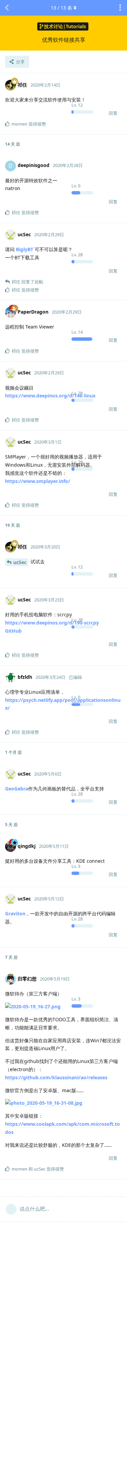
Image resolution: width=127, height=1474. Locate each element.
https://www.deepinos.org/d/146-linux (50, 395)
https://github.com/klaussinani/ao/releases (56, 1077)
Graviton (15, 913)
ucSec (19, 562)
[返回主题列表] (7, 8)
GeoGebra (16, 788)
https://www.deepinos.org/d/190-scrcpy (52, 622)
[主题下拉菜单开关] (120, 8)
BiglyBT (24, 249)
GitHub (13, 631)
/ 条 (61, 7)
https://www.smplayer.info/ (37, 481)
